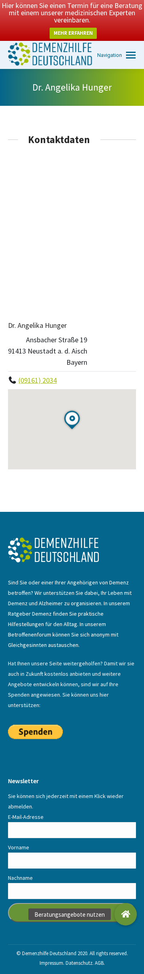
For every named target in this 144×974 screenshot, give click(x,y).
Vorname (18, 847)
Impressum (51, 963)
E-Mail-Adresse (26, 816)
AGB (99, 963)
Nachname (20, 877)
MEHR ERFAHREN (73, 33)
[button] (125, 914)
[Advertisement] (72, 232)
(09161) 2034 (37, 380)
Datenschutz (79, 963)
